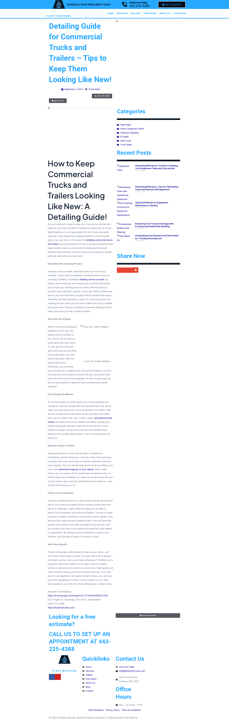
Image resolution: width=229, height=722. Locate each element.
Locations (180, 13)
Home (110, 13)
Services (122, 13)
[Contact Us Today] (125, 4)
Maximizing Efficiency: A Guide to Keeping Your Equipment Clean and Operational (156, 167)
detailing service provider (91, 279)
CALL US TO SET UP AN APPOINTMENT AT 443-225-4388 (80, 641)
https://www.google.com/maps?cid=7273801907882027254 (78, 595)
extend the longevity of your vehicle (76, 469)
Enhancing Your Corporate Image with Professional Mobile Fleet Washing (154, 225)
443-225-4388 (139, 6)
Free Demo (150, 13)
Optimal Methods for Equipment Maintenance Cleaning (151, 204)
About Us (165, 13)
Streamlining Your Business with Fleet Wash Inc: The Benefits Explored (156, 237)
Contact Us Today (138, 2)
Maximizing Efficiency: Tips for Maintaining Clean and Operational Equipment (156, 188)
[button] (119, 270)
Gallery (135, 13)
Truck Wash (94, 89)
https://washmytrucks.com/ (61, 607)
